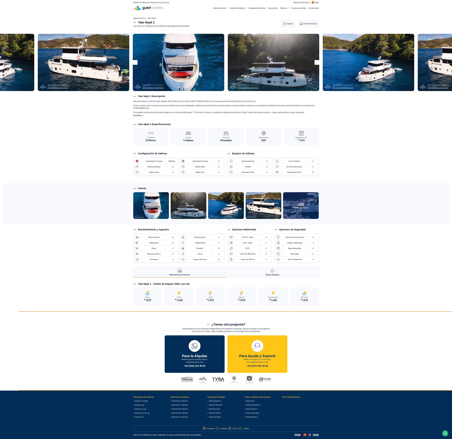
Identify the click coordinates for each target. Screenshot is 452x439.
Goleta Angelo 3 (252, 417)
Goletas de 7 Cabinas (180, 417)
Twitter (235, 428)
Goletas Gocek (214, 409)
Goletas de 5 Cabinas (180, 409)
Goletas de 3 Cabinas (180, 401)
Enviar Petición (310, 23)
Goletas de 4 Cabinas (180, 405)
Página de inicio (139, 18)
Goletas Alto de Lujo (142, 413)
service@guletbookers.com (257, 362)
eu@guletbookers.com (195, 362)
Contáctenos (314, 8)
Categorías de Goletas (257, 8)
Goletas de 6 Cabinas (180, 413)
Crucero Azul (273, 8)
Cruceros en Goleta (298, 8)
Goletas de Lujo (140, 409)
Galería (290, 23)
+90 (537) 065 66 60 (257, 366)
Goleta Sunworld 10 (253, 405)
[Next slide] (317, 62)
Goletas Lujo (139, 405)
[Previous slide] (135, 62)
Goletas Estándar (141, 401)
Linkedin (246, 428)
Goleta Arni (250, 401)
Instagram (211, 428)
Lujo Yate (137, 26)
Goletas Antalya (215, 417)
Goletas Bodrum (215, 401)
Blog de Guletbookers (301, 2)
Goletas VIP (139, 417)
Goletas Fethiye (215, 413)
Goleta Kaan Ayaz (252, 413)
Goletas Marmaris (215, 405)
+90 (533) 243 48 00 (194, 366)
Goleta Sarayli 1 (251, 409)
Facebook (223, 428)
